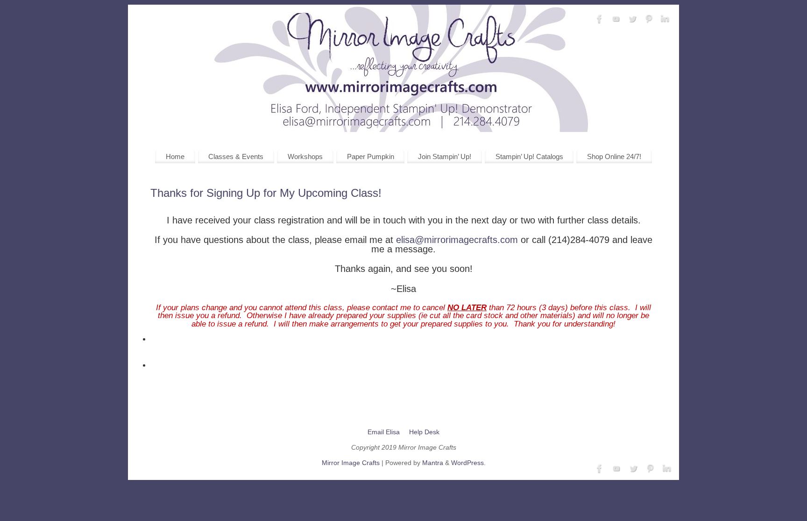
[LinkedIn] (665, 19)
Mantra (432, 462)
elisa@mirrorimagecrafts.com (457, 240)
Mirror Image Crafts (351, 462)
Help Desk (424, 432)
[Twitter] (632, 19)
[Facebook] (600, 19)
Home (175, 156)
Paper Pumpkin (370, 156)
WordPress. (468, 462)
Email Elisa (384, 432)
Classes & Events (235, 156)
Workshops (305, 156)
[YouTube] (616, 19)
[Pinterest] (649, 19)
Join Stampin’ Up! (444, 156)
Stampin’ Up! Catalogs (529, 156)
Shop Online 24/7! (614, 156)
